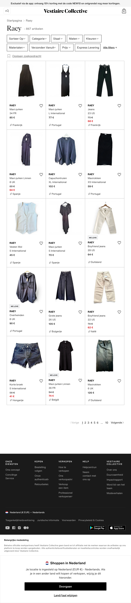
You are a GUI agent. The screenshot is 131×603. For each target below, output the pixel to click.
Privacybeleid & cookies (91, 520)
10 (106, 423)
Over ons (112, 470)
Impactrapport (114, 480)
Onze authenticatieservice (46, 477)
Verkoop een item (63, 486)
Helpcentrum (90, 467)
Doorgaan (65, 586)
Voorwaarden (69, 520)
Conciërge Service (11, 476)
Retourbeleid (42, 484)
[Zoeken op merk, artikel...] (7, 11)
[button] (124, 11)
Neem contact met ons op (89, 475)
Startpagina (14, 20)
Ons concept (12, 470)
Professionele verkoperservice (68, 494)
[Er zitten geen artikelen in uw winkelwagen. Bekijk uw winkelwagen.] (124, 11)
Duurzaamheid (115, 475)
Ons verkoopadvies (67, 477)
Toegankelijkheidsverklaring (19, 520)
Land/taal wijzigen (65, 595)
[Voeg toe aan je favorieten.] (41, 106)
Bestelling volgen (40, 469)
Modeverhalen (114, 493)
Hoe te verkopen (64, 469)
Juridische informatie (48, 520)
